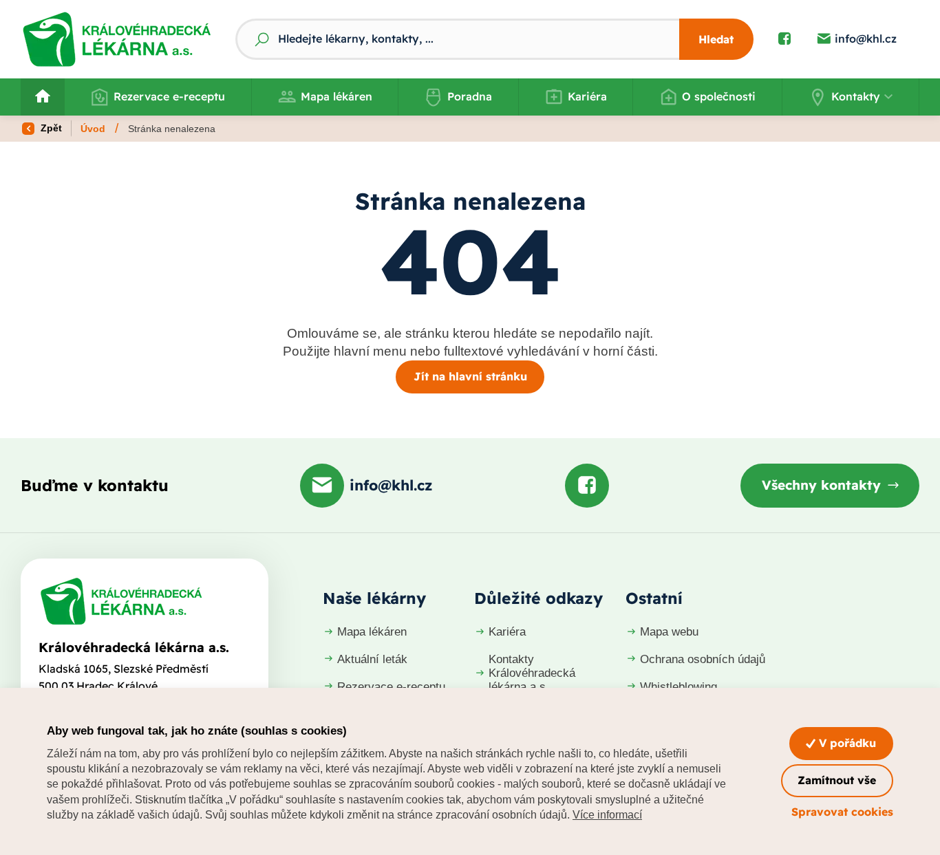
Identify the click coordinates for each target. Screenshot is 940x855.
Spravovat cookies (842, 812)
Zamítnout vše (837, 780)
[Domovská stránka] (121, 601)
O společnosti (719, 96)
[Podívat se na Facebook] (784, 39)
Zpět (50, 127)
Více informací (607, 815)
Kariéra (587, 96)
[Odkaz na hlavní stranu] (117, 39)
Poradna (469, 96)
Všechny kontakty (821, 485)
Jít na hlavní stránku (470, 376)
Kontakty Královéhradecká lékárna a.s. (532, 673)
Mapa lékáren (336, 96)
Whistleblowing (678, 686)
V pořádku (845, 743)
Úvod (93, 128)
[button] (850, 97)
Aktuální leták (372, 659)
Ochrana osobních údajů (702, 659)
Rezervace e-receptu (169, 96)
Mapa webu (669, 631)
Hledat (716, 39)
